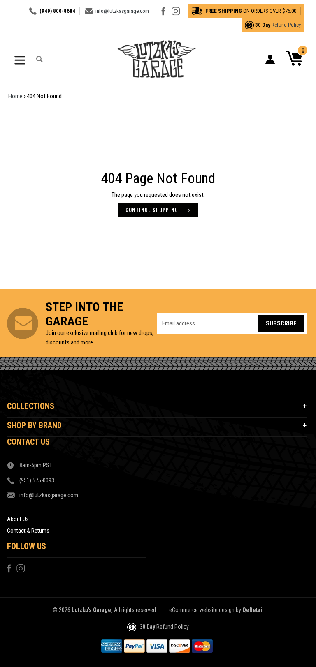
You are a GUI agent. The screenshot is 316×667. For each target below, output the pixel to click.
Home (15, 96)
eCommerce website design (202, 610)
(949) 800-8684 (57, 11)
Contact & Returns (28, 530)
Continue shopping (151, 210)
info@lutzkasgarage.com (122, 11)
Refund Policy (286, 25)
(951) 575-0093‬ (36, 480)
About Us (18, 519)
